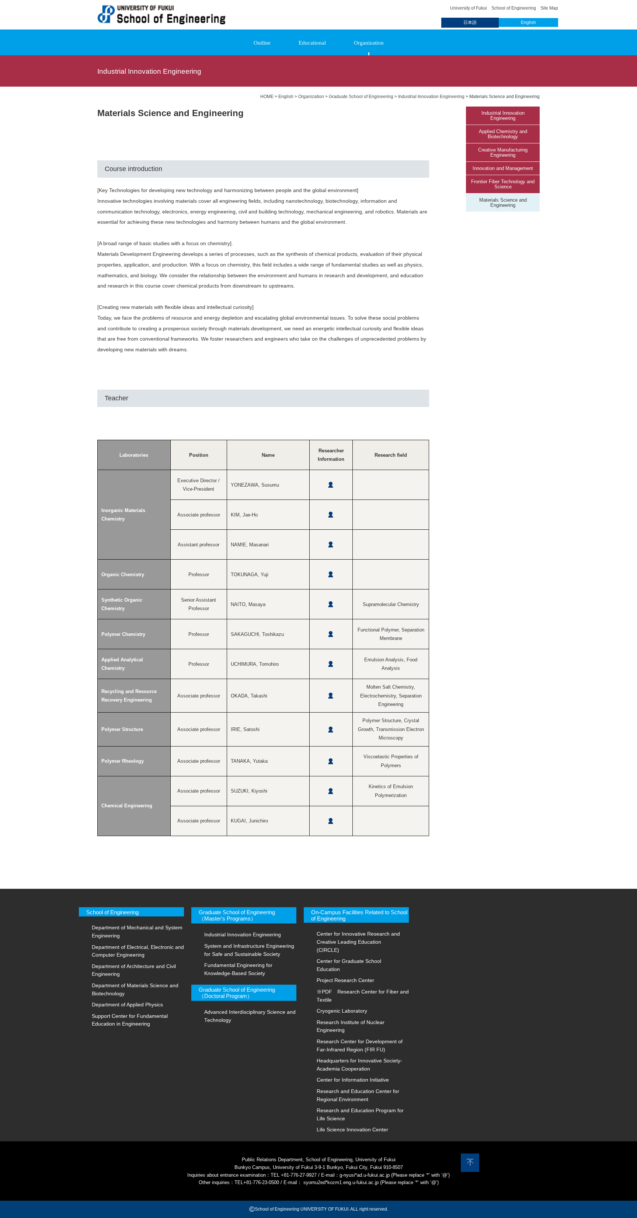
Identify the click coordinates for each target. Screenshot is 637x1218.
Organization (369, 42)
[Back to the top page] (161, 21)
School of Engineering (513, 8)
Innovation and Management (503, 168)
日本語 (470, 22)
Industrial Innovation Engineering (503, 116)
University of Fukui (468, 8)
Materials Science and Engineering (503, 203)
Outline (262, 42)
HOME (267, 96)
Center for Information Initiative (353, 1080)
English (528, 22)
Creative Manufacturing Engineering (503, 152)
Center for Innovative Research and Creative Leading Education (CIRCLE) (358, 942)
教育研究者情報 (331, 485)
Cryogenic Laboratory (342, 1011)
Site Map (549, 8)
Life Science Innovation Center (352, 1129)
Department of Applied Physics (127, 1005)
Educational (312, 42)
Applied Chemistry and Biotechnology (503, 134)
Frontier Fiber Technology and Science (503, 184)
